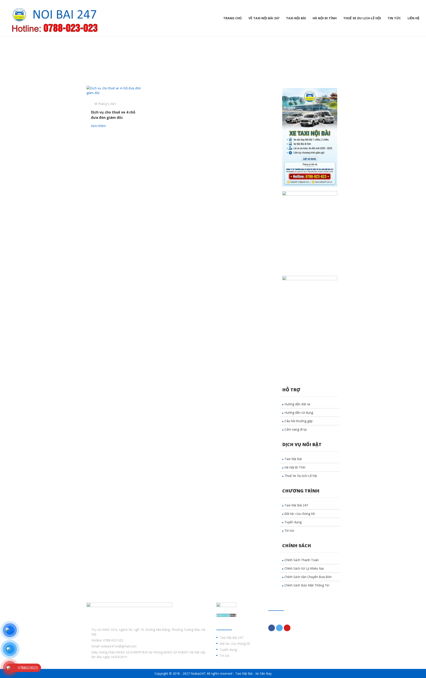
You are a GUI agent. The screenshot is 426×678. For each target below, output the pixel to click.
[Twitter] (279, 628)
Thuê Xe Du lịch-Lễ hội (362, 18)
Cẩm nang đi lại (295, 429)
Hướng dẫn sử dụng (298, 412)
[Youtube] (287, 628)
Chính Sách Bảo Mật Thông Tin (306, 585)
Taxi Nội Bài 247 (296, 505)
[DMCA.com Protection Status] (226, 615)
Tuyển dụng (293, 522)
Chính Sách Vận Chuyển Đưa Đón (308, 577)
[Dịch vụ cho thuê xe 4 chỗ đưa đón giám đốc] (116, 90)
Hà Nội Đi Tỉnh (325, 18)
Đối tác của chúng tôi (299, 513)
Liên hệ (413, 18)
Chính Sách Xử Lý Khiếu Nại (304, 568)
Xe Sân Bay (263, 673)
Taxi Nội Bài (296, 18)
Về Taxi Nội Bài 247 (263, 18)
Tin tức (394, 18)
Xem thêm (99, 126)
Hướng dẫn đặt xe (297, 404)
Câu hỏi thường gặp (298, 421)
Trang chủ (232, 18)
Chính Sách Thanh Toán (301, 560)
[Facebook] (271, 628)
